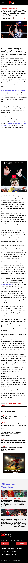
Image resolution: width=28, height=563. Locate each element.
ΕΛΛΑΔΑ (2, 439)
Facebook (5, 540)
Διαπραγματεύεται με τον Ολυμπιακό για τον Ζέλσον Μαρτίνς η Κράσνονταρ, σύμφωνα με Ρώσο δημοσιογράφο (7, 522)
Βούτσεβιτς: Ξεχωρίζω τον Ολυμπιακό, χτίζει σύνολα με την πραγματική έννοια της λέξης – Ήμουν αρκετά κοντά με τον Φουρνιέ (20, 522)
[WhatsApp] (11, 43)
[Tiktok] (21, 540)
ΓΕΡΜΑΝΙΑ (3, 446)
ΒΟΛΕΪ (10, 8)
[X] (8, 43)
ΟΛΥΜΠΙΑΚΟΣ (4, 8)
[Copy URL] (20, 43)
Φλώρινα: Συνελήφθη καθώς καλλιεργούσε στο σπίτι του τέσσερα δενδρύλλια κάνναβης (13, 441)
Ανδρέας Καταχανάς (20, 18)
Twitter (11, 540)
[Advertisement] (14, 144)
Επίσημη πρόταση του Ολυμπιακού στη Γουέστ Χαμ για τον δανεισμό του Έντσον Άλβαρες (20, 502)
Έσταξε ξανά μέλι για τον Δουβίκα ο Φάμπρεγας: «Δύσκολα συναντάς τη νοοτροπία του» (11, 433)
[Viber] (14, 43)
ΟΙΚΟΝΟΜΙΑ (3, 415)
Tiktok (24, 540)
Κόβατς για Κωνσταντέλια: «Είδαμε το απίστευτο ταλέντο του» (11, 448)
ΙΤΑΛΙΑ (2, 430)
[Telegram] (17, 43)
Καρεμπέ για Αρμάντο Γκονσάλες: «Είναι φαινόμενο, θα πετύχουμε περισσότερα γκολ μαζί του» (13, 425)
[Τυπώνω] (23, 43)
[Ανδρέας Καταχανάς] (13, 18)
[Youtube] (15, 540)
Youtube (18, 540)
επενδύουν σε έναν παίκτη (7, 284)
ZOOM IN (14, 8)
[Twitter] (8, 540)
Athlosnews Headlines (8, 485)
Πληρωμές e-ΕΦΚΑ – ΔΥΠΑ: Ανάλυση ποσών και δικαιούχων (14, 417)
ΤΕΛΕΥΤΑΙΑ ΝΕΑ (8, 412)
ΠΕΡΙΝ (19, 403)
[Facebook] (5, 43)
